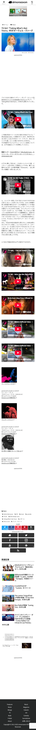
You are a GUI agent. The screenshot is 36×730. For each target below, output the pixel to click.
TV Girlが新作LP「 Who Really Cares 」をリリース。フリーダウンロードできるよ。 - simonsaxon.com (18, 154)
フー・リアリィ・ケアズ (8, 383)
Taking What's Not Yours (10, 519)
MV (17, 514)
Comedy (26, 715)
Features (10, 704)
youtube (29, 514)
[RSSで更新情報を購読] (18, 550)
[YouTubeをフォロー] (10, 545)
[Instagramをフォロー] (26, 540)
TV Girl (5, 516)
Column (26, 710)
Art (26, 712)
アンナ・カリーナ (17, 521)
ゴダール (22, 519)
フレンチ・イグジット (7, 419)
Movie (10, 707)
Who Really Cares (14, 516)
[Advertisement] (18, 74)
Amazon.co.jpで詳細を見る (9, 397)
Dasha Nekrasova (8, 514)
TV (10, 712)
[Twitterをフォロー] (26, 535)
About (10, 721)
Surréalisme (26, 718)
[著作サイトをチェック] (10, 535)
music (22, 514)
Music (5, 511)
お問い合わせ (26, 721)
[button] (31, 528)
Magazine (26, 707)
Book (9, 715)
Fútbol (10, 718)
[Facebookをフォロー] (10, 540)
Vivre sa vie (7, 521)
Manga (10, 710)
